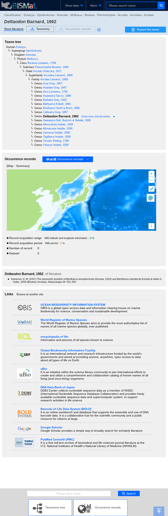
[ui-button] (161, 5)
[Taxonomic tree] (50, 501)
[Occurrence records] (100, 501)
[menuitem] (73, 5)
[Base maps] (150, 198)
